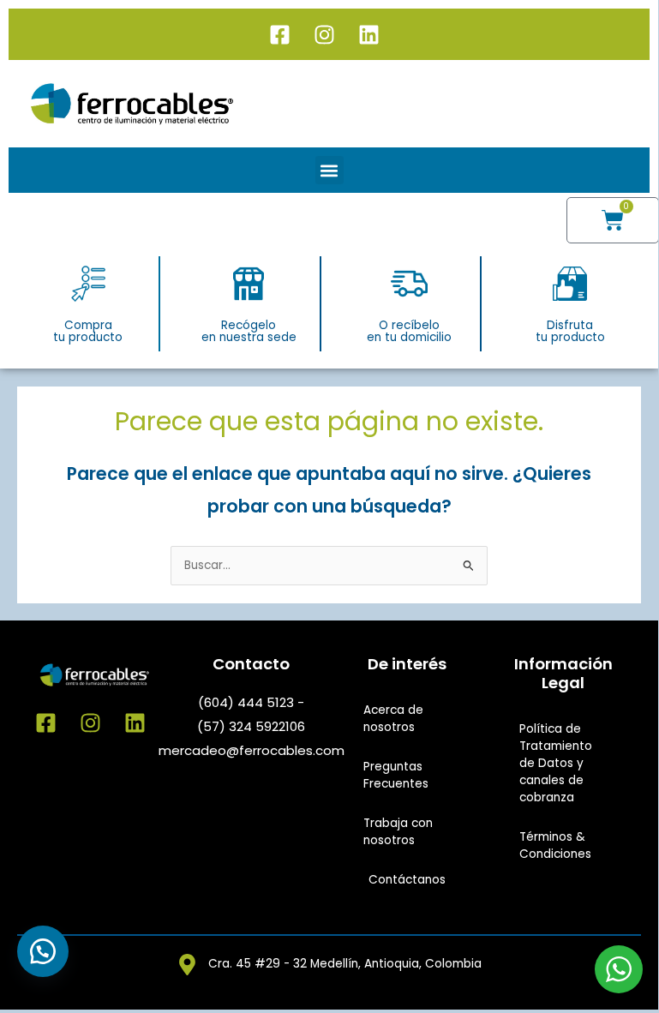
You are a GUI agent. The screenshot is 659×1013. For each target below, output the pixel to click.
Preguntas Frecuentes (395, 775)
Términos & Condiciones (555, 845)
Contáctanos (407, 880)
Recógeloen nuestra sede (249, 331)
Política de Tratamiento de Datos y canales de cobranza (555, 763)
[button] (329, 170)
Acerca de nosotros (393, 718)
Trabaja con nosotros (398, 831)
